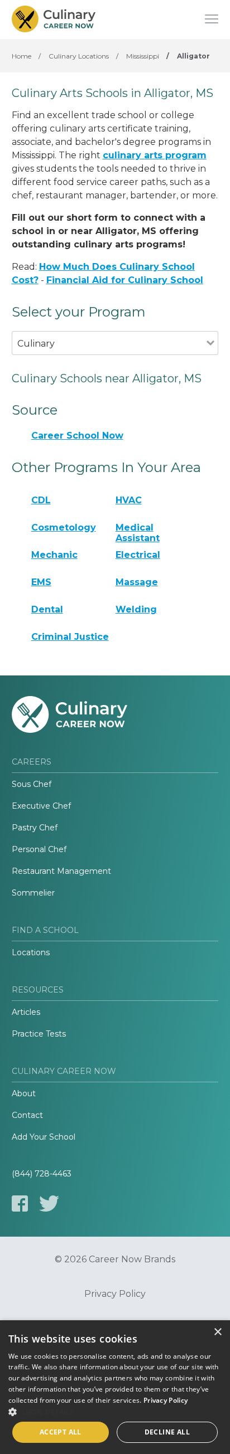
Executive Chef (41, 806)
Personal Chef (39, 849)
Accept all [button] (61, 1432)
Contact (27, 1115)
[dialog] (115, 1387)
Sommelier (33, 893)
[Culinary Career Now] (53, 19)
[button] (115, 1411)
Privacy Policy (115, 1294)
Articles (26, 1012)
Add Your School (43, 1137)
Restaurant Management (61, 871)
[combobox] (109, 359)
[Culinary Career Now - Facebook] (20, 1203)
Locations (31, 952)
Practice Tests (39, 1034)
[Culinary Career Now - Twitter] (49, 1203)
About (24, 1093)
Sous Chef (31, 784)
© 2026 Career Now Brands (115, 1259)
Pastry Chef (35, 828)
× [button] (217, 1332)
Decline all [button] (167, 1432)
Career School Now (77, 435)
